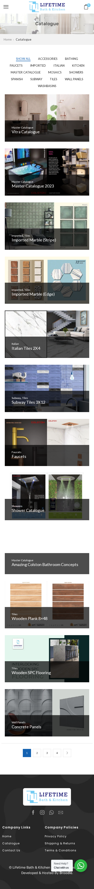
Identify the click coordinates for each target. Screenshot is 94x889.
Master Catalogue (26, 72)
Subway (36, 79)
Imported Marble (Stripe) (34, 239)
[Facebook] (33, 812)
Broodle (66, 873)
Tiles (53, 79)
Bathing (71, 59)
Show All (23, 59)
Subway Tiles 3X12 (28, 402)
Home (8, 39)
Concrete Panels (26, 726)
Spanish (17, 79)
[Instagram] (42, 812)
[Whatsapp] (51, 812)
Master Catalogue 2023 (33, 185)
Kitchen (78, 65)
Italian (59, 65)
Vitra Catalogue (26, 131)
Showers (76, 72)
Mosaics (55, 72)
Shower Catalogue (28, 510)
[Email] (60, 812)
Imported (38, 65)
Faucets (16, 65)
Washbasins (47, 86)
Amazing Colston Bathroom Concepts (45, 564)
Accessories (47, 59)
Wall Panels (74, 79)
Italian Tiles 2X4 (26, 348)
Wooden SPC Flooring (31, 672)
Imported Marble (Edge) (33, 293)
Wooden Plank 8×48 (29, 618)
